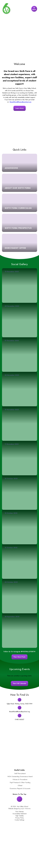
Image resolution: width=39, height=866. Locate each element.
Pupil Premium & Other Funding (20, 782)
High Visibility (19, 816)
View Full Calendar (19, 683)
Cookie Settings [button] (19, 820)
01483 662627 (19, 719)
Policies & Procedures (20, 779)
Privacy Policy (19, 818)
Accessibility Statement (19, 814)
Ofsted (20, 785)
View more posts (19, 657)
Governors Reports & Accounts (20, 788)
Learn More (19, 108)
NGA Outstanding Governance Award (20, 776)
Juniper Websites (25, 809)
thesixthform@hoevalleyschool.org (20, 102)
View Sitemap (19, 812)
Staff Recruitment (20, 773)
